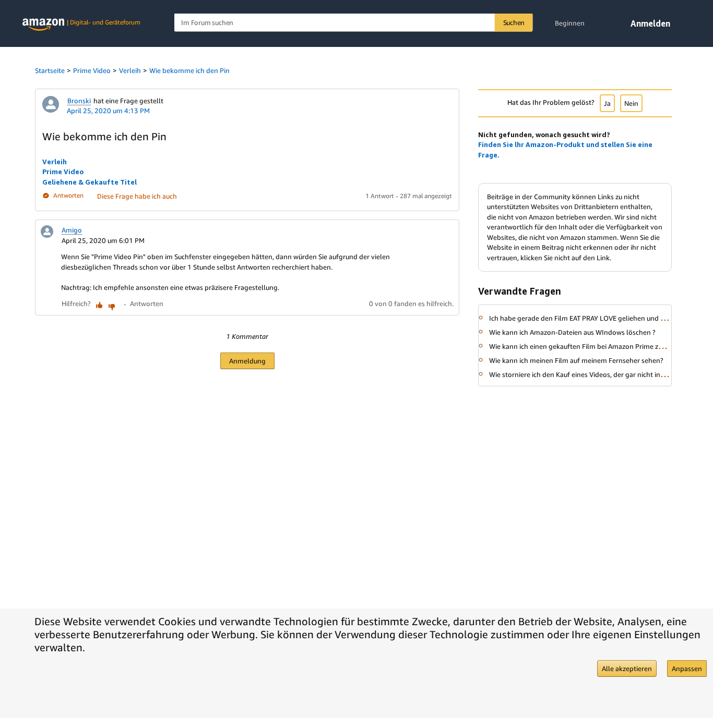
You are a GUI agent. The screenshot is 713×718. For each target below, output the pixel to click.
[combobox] (353, 23)
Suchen (514, 22)
